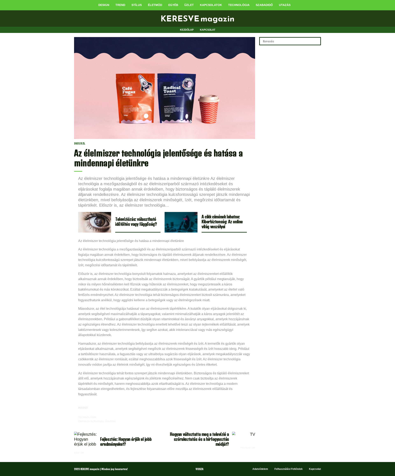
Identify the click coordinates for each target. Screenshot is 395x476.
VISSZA (199, 469)
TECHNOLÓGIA (87, 417)
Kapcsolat (315, 469)
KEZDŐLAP (187, 29)
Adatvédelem (260, 469)
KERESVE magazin (197, 18)
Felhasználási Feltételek (288, 469)
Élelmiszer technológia (91, 421)
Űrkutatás (110, 421)
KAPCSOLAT (207, 29)
